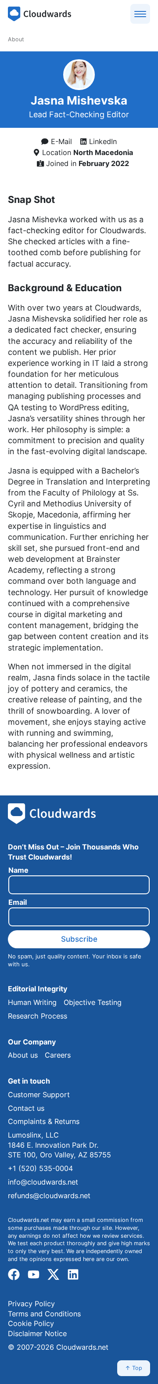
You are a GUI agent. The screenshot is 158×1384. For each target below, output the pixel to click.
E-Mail (60, 141)
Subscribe (79, 939)
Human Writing (32, 1002)
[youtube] (34, 1274)
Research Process (37, 1016)
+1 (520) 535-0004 (40, 1168)
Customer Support (39, 1094)
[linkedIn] (73, 1274)
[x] (53, 1274)
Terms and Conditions (44, 1313)
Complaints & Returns (43, 1121)
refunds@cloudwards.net (49, 1195)
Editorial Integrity (37, 988)
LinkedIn (102, 141)
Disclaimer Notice (37, 1333)
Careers (58, 1055)
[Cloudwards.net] (39, 14)
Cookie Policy (31, 1323)
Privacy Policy (31, 1303)
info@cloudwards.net (43, 1182)
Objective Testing (93, 1002)
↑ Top (133, 1368)
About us (23, 1055)
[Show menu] (140, 14)
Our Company (32, 1041)
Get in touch (29, 1081)
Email (17, 902)
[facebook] (14, 1274)
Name (18, 870)
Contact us (26, 1108)
